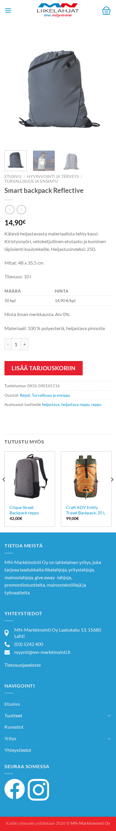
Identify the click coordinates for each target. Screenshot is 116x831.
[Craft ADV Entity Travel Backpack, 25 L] (86, 477)
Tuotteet (13, 715)
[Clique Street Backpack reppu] (30, 477)
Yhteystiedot (17, 750)
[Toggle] (109, 715)
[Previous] (14, 89)
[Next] (102, 89)
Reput (25, 395)
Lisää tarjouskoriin (44, 368)
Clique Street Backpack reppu (24, 510)
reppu (96, 404)
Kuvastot (13, 727)
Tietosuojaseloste (22, 665)
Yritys (10, 738)
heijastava (50, 404)
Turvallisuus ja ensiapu (31, 181)
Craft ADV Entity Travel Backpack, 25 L (85, 510)
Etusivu (12, 176)
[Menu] (8, 10)
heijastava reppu (75, 404)
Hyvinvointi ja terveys (53, 176)
